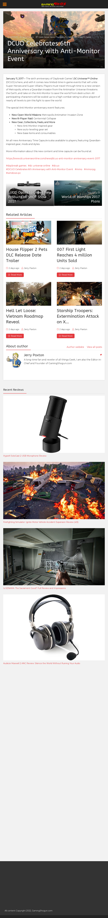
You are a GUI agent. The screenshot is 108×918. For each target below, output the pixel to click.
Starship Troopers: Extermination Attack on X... (78, 316)
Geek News (43, 37)
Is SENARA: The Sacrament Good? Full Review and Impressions (34, 588)
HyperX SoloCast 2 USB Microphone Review (24, 456)
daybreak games (17, 165)
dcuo (56, 165)
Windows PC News (82, 37)
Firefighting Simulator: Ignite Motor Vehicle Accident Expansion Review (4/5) (40, 522)
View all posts (94, 347)
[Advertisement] (24, 713)
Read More (16, 275)
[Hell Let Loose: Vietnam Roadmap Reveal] (28, 294)
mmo (79, 169)
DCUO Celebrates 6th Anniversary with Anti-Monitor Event (40, 169)
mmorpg (90, 169)
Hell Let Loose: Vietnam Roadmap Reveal (24, 316)
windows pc (14, 173)
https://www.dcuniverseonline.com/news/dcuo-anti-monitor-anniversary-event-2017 (53, 158)
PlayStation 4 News (64, 37)
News (52, 37)
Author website (75, 347)
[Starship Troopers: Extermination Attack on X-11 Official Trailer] (79, 294)
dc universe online (40, 165)
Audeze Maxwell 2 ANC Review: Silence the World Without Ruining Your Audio (41, 663)
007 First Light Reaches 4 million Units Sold (74, 255)
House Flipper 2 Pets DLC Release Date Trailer (26, 255)
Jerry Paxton (28, 37)
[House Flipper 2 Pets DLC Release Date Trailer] (28, 233)
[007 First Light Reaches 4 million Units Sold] (79, 233)
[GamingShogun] (54, 4)
